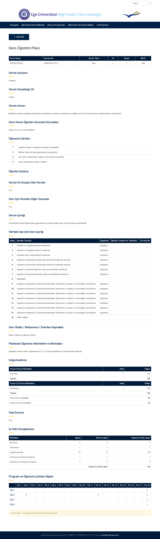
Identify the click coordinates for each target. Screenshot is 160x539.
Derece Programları (56, 25)
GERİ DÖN (20, 37)
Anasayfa (14, 25)
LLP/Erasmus (102, 25)
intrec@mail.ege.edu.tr (110, 535)
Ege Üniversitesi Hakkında (33, 25)
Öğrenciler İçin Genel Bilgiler (81, 25)
